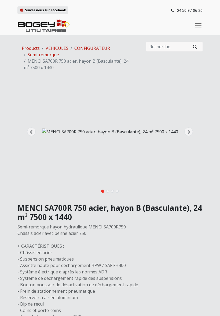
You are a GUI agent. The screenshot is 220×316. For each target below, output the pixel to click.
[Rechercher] (195, 46)
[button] (31, 131)
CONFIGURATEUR (92, 48)
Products (31, 48)
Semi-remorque (43, 55)
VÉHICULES (57, 48)
